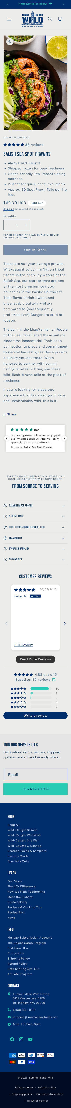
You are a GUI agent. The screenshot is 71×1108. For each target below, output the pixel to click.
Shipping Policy (19, 958)
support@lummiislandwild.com (35, 1017)
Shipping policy (22, 1094)
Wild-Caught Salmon (22, 830)
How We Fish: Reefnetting (26, 892)
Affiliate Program (20, 974)
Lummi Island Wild (41, 1077)
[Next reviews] (64, 438)
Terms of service (37, 1101)
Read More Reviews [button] (35, 659)
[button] (9, 19)
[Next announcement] (63, 4)
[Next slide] (65, 623)
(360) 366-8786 (24, 1010)
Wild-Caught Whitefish (24, 835)
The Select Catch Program (27, 943)
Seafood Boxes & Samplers (27, 851)
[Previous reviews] (6, 438)
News (11, 918)
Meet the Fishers (20, 897)
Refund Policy (17, 964)
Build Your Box (18, 948)
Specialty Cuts (18, 861)
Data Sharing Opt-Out (24, 969)
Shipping (8, 208)
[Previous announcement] (7, 4)
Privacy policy (24, 1087)
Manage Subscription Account (30, 937)
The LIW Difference (22, 886)
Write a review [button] (35, 716)
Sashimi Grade (18, 856)
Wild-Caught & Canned (24, 846)
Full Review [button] (23, 645)
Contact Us (16, 953)
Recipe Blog (16, 912)
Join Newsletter (35, 789)
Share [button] (11, 414)
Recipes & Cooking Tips (25, 907)
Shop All (13, 825)
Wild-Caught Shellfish (23, 840)
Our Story (15, 881)
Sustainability (17, 902)
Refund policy (47, 1087)
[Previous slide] (6, 623)
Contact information (49, 1094)
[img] (24, 590)
